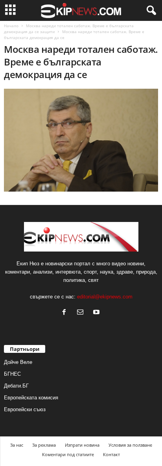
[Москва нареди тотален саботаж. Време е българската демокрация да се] (81, 140)
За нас (16, 445)
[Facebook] (66, 313)
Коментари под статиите (68, 454)
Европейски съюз (25, 409)
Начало (11, 25)
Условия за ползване (130, 445)
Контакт (111, 454)
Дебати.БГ (16, 386)
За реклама (44, 445)
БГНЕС (12, 374)
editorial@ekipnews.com (105, 297)
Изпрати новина (82, 445)
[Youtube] (97, 313)
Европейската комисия (31, 398)
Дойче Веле (18, 362)
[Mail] (82, 313)
